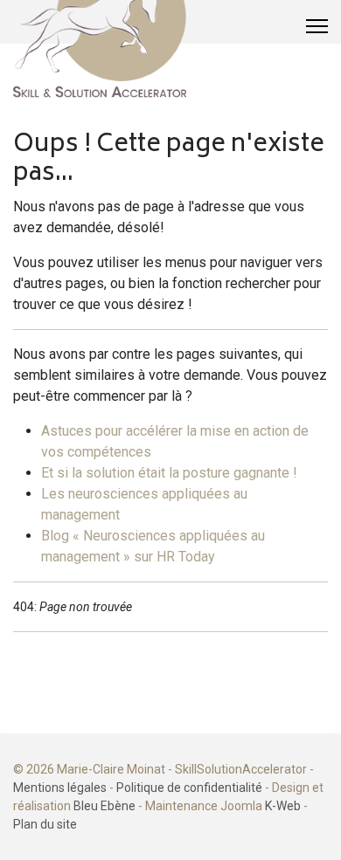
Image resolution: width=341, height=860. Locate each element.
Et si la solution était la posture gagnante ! (169, 472)
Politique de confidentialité (189, 788)
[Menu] (317, 26)
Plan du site (45, 824)
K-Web (283, 806)
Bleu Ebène (104, 806)
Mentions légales (60, 788)
